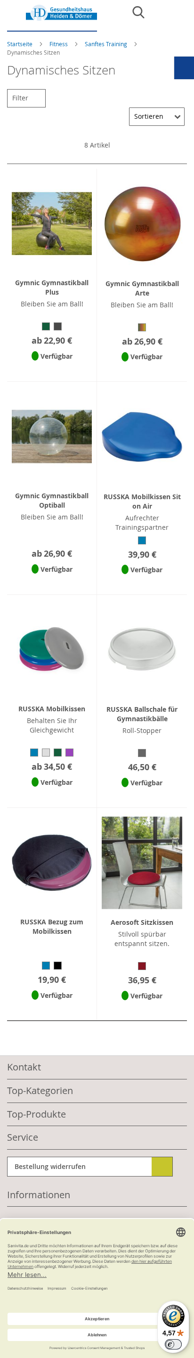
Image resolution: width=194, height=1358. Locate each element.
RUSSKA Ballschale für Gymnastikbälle (142, 714)
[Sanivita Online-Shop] (52, 18)
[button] (52, 368)
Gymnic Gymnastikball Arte (142, 288)
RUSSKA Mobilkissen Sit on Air (142, 501)
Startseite (20, 44)
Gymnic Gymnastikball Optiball (52, 500)
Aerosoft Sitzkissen (142, 922)
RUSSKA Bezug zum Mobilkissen (51, 926)
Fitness (59, 44)
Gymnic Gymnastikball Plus (52, 287)
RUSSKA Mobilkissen (51, 708)
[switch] (173, 1344)
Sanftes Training (107, 44)
